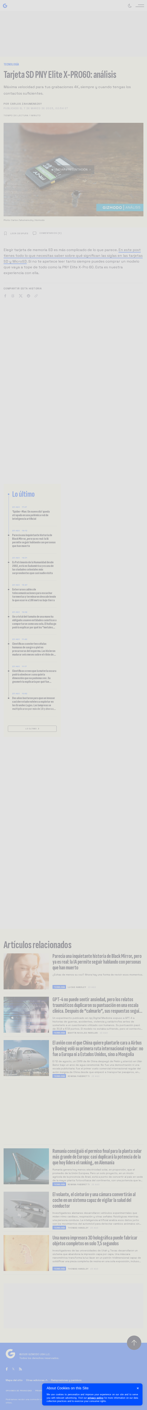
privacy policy (95, 1398)
